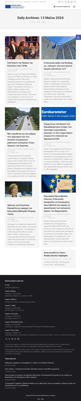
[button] (78, 37)
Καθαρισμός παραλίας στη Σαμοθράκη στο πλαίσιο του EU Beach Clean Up (29, 363)
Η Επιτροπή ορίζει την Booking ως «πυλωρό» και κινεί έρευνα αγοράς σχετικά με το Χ (58, 66)
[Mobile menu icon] (74, 7)
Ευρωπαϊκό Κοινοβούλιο (51, 259)
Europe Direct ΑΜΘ (12, 69)
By (26, 69)
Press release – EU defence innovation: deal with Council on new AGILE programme (32, 369)
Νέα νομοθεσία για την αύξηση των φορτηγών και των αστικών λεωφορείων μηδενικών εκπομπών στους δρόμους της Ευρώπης (21, 140)
